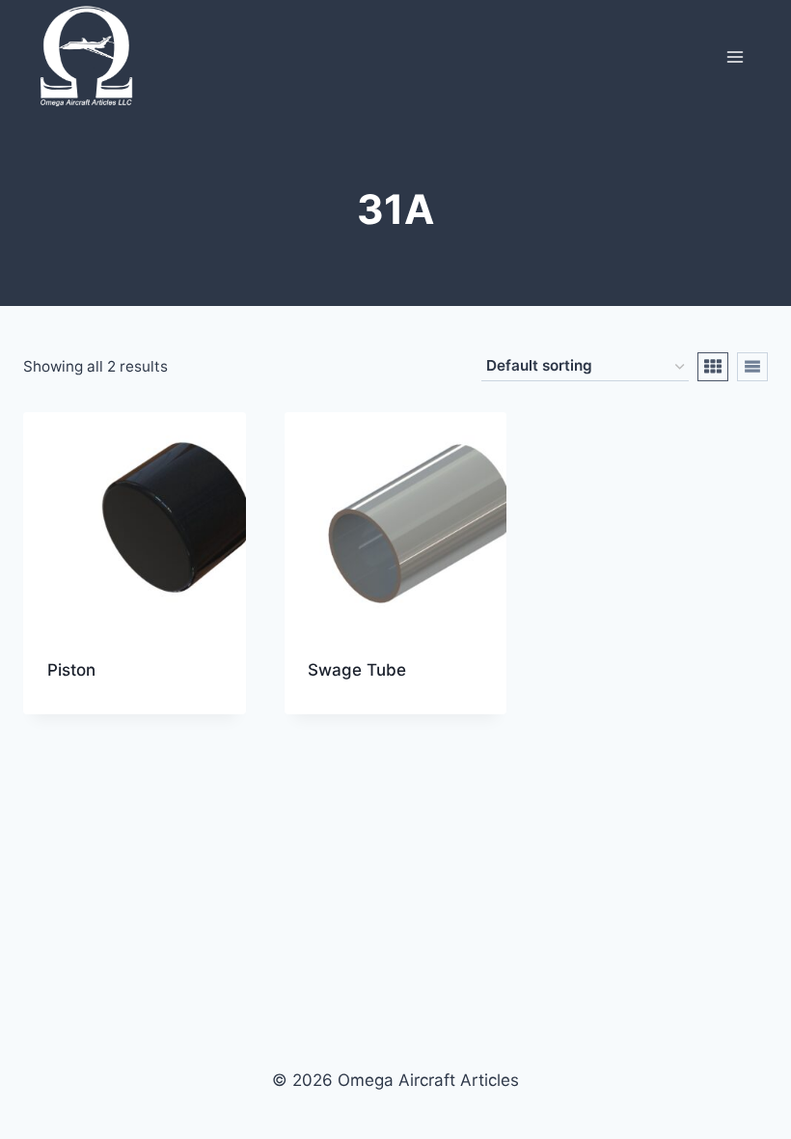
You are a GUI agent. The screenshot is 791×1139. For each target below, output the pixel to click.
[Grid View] (712, 366)
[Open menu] (734, 56)
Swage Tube (357, 670)
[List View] (752, 366)
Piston (71, 670)
